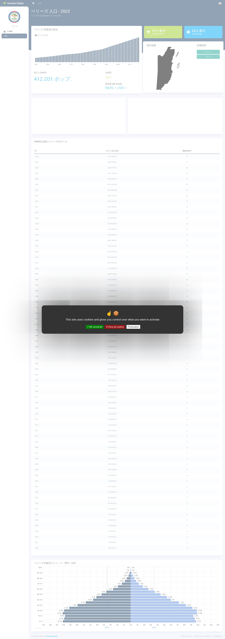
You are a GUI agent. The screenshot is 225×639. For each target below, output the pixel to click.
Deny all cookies (116, 327)
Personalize (133, 327)
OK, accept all (95, 327)
